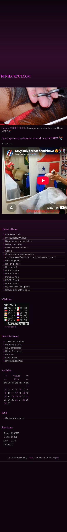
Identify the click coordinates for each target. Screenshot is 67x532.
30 (5, 403)
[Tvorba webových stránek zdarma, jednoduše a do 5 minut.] (26, 458)
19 (16, 396)
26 (16, 400)
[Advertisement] (33, 33)
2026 (16, 379)
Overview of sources (14, 418)
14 (24, 393)
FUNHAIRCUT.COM (16, 76)
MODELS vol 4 (12, 280)
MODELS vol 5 (12, 283)
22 (27, 396)
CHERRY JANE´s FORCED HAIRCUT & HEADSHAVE (30, 257)
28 (24, 400)
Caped (8, 251)
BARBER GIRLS (17, 128)
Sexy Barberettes (13, 348)
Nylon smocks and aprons (17, 287)
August (16, 376)
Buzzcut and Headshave (16, 247)
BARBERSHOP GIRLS (15, 238)
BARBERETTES (12, 234)
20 (20, 396)
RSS (31, 458)
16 (5, 396)
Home (4, 128)
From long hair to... (14, 260)
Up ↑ (58, 458)
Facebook (10, 354)
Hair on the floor (12, 264)
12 (16, 393)
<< (5, 376)
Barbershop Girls (13, 345)
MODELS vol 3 (12, 277)
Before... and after (13, 244)
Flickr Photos (11, 358)
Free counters (9, 327)
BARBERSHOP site (14, 361)
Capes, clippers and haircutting (19, 254)
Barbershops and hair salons (18, 241)
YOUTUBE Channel (14, 341)
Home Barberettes (13, 351)
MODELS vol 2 (12, 274)
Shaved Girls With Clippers (17, 290)
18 (13, 396)
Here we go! (11, 267)
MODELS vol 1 (12, 270)
